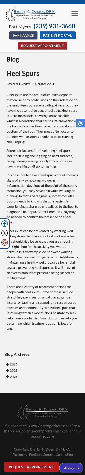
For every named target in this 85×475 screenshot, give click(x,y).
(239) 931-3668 (54, 26)
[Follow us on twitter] (4, 235)
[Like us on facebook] (4, 226)
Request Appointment (42, 45)
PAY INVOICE (23, 35)
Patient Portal (57, 35)
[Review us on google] (4, 244)
